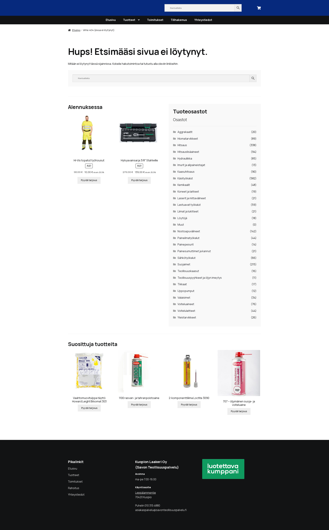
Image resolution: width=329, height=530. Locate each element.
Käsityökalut (185, 178)
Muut (181, 224)
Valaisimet (184, 297)
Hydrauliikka (185, 158)
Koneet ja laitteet (188, 191)
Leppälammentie (145, 493)
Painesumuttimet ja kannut (194, 251)
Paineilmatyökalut (188, 238)
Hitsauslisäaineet (188, 152)
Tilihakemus (179, 20)
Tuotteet (129, 20)
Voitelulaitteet (186, 311)
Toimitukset (155, 20)
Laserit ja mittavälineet (192, 198)
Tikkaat (182, 284)
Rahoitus (73, 488)
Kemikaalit (184, 185)
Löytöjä (182, 218)
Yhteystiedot (203, 20)
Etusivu (111, 20)
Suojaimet (184, 264)
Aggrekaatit (185, 132)
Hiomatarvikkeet (188, 138)
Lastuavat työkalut (189, 205)
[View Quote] (259, 8)
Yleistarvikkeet (187, 317)
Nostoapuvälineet (189, 231)
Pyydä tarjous (89, 180)
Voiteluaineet (186, 304)
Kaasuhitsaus (186, 172)
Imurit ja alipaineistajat (191, 165)
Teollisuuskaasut (188, 271)
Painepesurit (186, 244)
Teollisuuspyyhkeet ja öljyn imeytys (200, 278)
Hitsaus (182, 145)
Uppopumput (186, 291)
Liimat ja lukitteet (188, 211)
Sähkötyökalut (187, 258)
